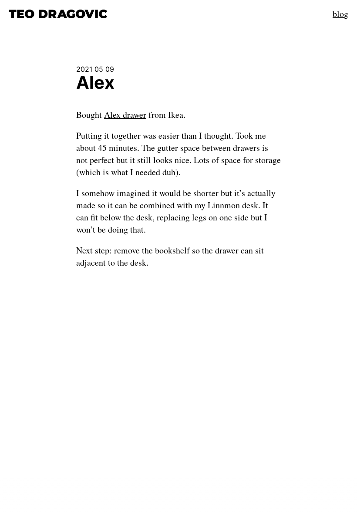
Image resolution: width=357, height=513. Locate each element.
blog (340, 14)
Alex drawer (125, 114)
